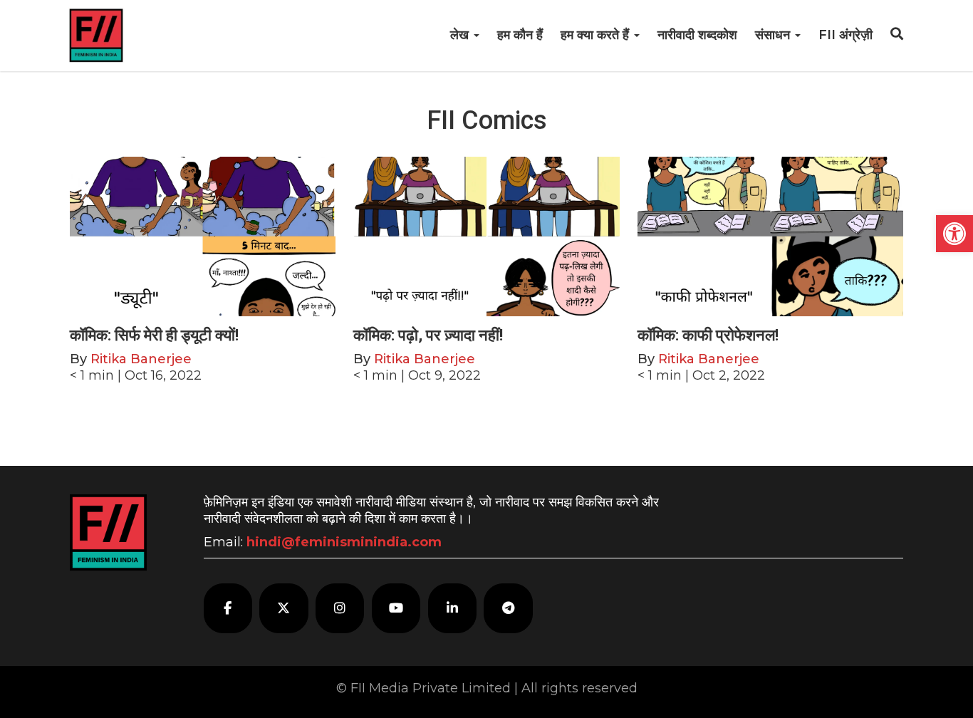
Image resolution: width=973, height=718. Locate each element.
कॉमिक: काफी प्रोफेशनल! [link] (708, 335)
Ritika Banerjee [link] (141, 359)
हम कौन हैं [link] (520, 35)
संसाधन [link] (774, 35)
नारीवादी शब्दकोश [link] (697, 35)
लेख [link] (461, 35)
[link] (954, 233)
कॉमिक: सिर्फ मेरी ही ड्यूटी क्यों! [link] (154, 335)
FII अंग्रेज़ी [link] (845, 35)
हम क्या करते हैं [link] (597, 35)
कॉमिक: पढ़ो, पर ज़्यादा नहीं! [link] (428, 335)
